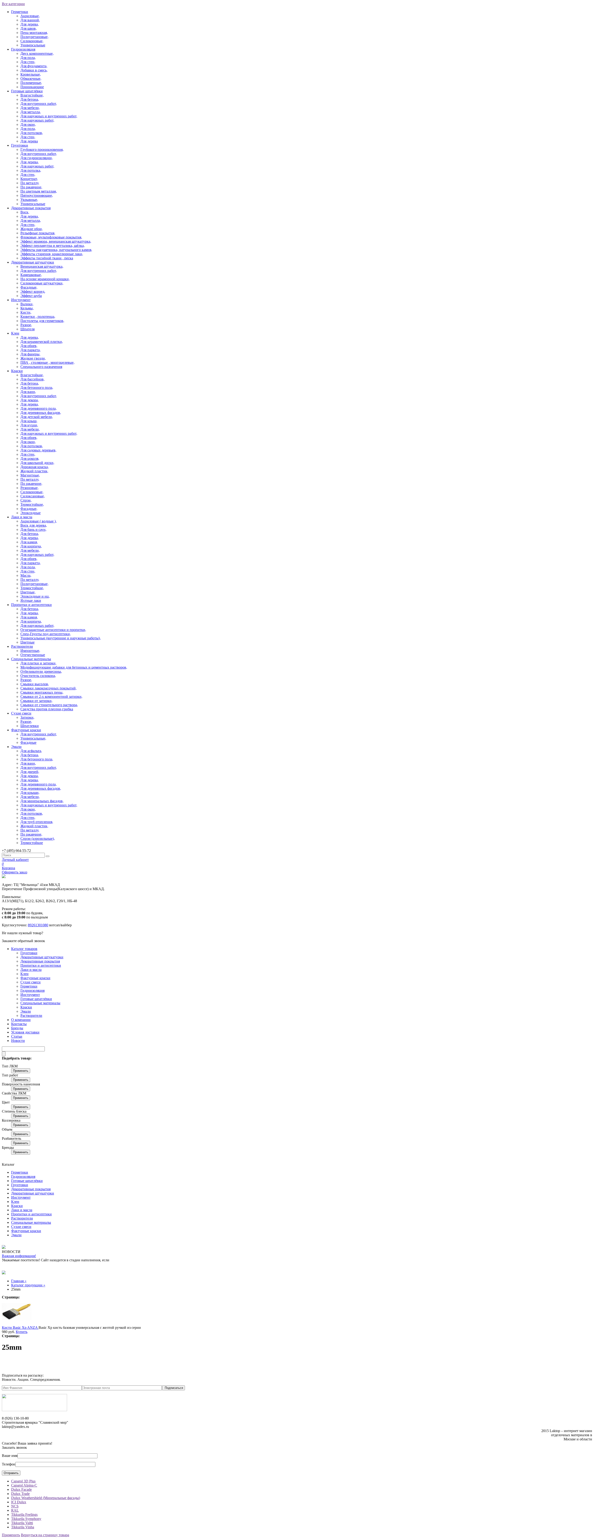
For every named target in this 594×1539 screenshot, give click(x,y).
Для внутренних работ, (38, 104)
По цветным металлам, (38, 191)
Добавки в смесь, (34, 70)
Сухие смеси (21, 713)
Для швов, (28, 28)
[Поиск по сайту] (47, 856)
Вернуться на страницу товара (45, 1535)
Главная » (18, 1281)
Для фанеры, (30, 354)
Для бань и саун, (33, 529)
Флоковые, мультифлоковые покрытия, (51, 237)
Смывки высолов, (34, 684)
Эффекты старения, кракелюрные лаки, (51, 254)
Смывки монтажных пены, (41, 692)
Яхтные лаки (30, 600)
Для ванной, (30, 20)
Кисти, (25, 312)
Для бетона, (29, 99)
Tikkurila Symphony (26, 1519)
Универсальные (32, 45)
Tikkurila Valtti (22, 1523)
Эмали (16, 747)
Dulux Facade (21, 1489)
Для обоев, (28, 346)
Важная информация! (19, 1256)
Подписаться (174, 1388)
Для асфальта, (31, 751)
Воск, (24, 212)
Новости (18, 1041)
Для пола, (28, 58)
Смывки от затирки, (36, 701)
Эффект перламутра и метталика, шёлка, (52, 246)
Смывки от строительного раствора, (49, 705)
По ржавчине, (31, 187)
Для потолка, (30, 170)
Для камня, (29, 542)
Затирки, (27, 717)
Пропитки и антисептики (31, 605)
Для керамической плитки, (41, 342)
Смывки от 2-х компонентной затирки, (51, 697)
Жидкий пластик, (34, 471)
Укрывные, (29, 200)
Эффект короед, (32, 291)
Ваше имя (9, 1456)
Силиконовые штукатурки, (41, 283)
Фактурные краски (26, 730)
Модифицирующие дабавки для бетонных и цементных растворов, (73, 667)
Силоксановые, (32, 496)
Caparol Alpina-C (24, 1485)
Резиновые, (29, 488)
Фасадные (28, 742)
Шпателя (27, 329)
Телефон (8, 1464)
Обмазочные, (30, 78)
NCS (15, 1506)
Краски (17, 371)
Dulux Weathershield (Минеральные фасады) (45, 1498)
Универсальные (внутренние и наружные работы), (60, 638)
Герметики (19, 12)
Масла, (25, 575)
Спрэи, (26, 500)
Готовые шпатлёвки (27, 91)
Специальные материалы (31, 659)
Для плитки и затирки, (38, 663)
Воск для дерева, (33, 525)
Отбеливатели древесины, (41, 671)
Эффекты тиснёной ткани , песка (46, 258)
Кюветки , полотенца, (37, 317)
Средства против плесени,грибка (46, 709)
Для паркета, (30, 350)
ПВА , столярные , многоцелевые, (47, 362)
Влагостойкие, (32, 95)
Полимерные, (31, 83)
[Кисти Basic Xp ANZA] (17, 1323)
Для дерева (29, 141)
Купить (21, 1332)
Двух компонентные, (37, 53)
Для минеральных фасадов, (42, 801)
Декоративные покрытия (31, 208)
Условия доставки (25, 1032)
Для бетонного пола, (36, 388)
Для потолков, (31, 133)
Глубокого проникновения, (42, 149)
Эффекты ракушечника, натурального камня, (56, 250)
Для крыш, (28, 421)
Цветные (27, 642)
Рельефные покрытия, (37, 233)
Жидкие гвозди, (33, 358)
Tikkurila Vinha (22, 1527)
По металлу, (29, 183)
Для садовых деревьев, (38, 450)
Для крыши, (29, 793)
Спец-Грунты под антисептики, (45, 634)
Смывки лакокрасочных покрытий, (48, 688)
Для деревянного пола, (38, 408)
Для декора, (29, 400)
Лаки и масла (21, 517)
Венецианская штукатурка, (41, 266)
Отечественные (32, 655)
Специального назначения (41, 367)
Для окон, (28, 124)
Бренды (17, 1028)
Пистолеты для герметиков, (42, 321)
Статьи (16, 1036)
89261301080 (38, 925)
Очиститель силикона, (38, 676)
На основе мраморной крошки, (45, 279)
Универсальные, (33, 738)
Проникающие (32, 87)
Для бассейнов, (32, 379)
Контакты (19, 1024)
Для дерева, (29, 24)
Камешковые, (31, 275)
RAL (15, 1510)
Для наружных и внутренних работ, (48, 116)
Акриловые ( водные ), (38, 521)
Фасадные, (28, 287)
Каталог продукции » (28, 1285)
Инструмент (21, 300)
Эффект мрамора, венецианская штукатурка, (55, 241)
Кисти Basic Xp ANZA (20, 1328)
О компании (21, 1020)
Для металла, (30, 112)
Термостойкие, (32, 504)
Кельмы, (27, 308)
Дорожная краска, (34, 467)
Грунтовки (19, 145)
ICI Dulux (18, 1502)
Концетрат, (29, 179)
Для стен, (27, 62)
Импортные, (30, 651)
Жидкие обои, (31, 229)
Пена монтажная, (34, 33)
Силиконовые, (31, 41)
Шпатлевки (29, 726)
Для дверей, (29, 772)
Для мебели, (30, 108)
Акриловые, (30, 16)
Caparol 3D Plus (23, 1481)
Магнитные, (30, 475)
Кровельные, (30, 74)
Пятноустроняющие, (36, 195)
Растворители (22, 646)
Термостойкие (31, 843)
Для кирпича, (31, 546)
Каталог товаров (24, 949)
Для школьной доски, (37, 463)
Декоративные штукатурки (32, 262)
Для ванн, (28, 392)
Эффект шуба (31, 296)
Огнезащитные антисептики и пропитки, (53, 630)
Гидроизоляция (23, 49)
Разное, (26, 325)
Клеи (15, 333)
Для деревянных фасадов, (40, 413)
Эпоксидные (30, 513)
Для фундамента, (33, 66)
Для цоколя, (29, 458)
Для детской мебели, (36, 417)
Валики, (26, 304)
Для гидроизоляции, (36, 158)
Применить (20, 1070)
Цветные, (28, 592)
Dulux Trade (20, 1494)
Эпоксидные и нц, (35, 596)
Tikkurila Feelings (24, 1514)
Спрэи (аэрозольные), (37, 838)
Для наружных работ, (37, 120)
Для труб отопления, (36, 822)
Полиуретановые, (34, 37)
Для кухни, (29, 425)
